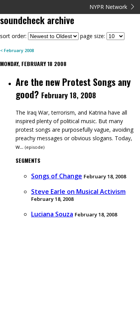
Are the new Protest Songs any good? (73, 88)
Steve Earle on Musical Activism (78, 191)
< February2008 (17, 50)
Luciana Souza (52, 214)
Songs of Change (56, 176)
